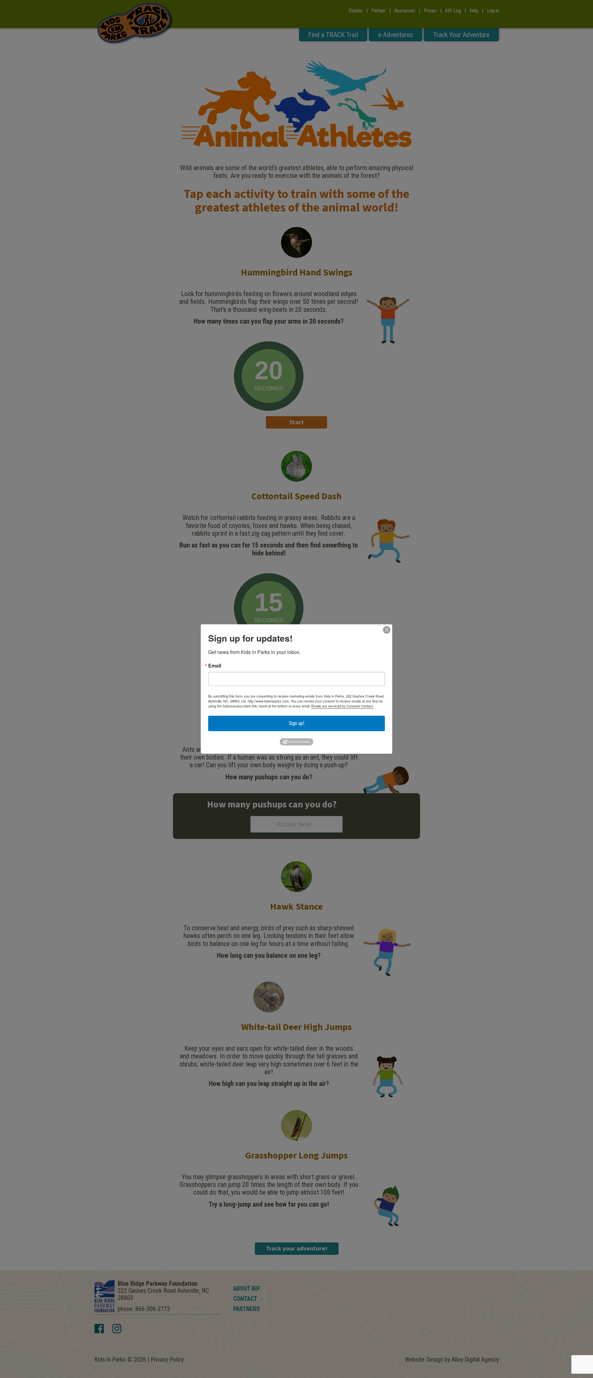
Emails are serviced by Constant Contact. (342, 705)
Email (214, 665)
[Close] (386, 630)
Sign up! (296, 723)
